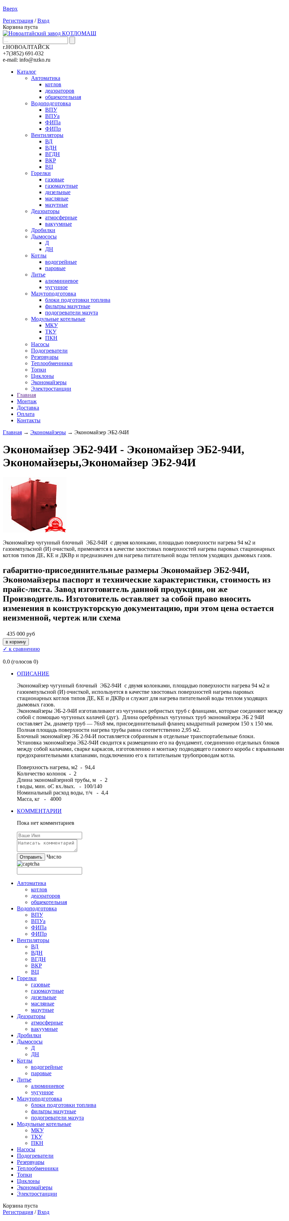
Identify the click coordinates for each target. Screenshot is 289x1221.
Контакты (29, 420)
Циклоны (42, 376)
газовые (54, 179)
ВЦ (49, 167)
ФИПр (53, 129)
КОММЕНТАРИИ (39, 811)
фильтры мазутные (67, 306)
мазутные (56, 205)
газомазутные (61, 186)
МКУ (51, 325)
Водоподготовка (51, 103)
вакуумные (58, 224)
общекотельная (63, 97)
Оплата (26, 414)
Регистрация (18, 21)
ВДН (51, 148)
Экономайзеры (49, 382)
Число (54, 857)
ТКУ (50, 332)
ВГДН (52, 154)
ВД (49, 141)
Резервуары (45, 357)
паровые (55, 268)
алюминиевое (61, 281)
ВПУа (52, 116)
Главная (26, 395)
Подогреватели (49, 351)
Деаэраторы (45, 211)
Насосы (40, 344)
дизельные (57, 192)
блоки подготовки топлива (77, 300)
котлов (53, 84)
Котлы (39, 255)
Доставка (28, 408)
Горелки (41, 173)
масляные (56, 198)
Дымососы (44, 236)
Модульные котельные (58, 319)
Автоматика (45, 78)
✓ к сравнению (21, 649)
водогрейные (61, 262)
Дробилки (43, 230)
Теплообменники (52, 363)
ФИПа (53, 122)
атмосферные (61, 217)
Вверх (10, 9)
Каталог (26, 72)
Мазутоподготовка (53, 294)
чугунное (56, 287)
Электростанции (51, 389)
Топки (38, 370)
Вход (43, 21)
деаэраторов (59, 91)
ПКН (51, 338)
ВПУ (51, 110)
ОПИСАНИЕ (33, 674)
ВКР (50, 160)
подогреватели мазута (71, 313)
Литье (38, 275)
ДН (49, 249)
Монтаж (27, 401)
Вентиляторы (47, 135)
